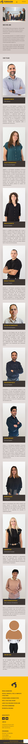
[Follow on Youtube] (7, 718)
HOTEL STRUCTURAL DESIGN (8, 700)
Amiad (23, 742)
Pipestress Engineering (8, 705)
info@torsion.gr (5, 738)
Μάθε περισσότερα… (6, 727)
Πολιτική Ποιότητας (14, 741)
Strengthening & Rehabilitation (10, 698)
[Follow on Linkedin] (3, 718)
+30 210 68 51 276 (6, 737)
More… (6, 669)
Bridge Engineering (7, 691)
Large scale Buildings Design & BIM (11, 703)
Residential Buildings (7, 708)
